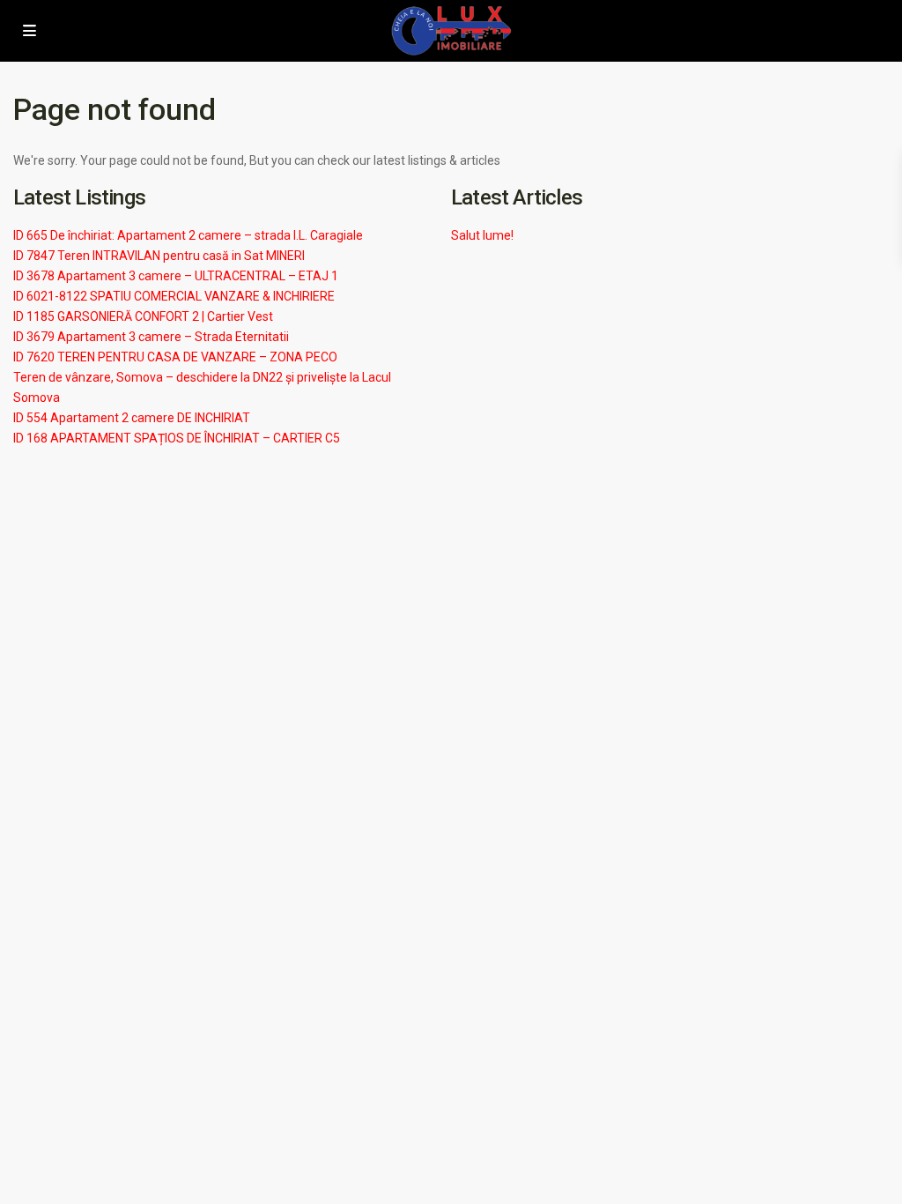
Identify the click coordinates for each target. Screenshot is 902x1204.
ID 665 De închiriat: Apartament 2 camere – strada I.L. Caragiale (188, 235)
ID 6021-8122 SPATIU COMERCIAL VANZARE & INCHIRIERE (174, 296)
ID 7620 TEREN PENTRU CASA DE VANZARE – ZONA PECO (175, 357)
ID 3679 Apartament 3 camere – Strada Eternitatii (151, 337)
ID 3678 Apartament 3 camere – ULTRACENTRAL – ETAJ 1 (175, 276)
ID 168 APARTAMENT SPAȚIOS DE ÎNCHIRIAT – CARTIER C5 (176, 438)
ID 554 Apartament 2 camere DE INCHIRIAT (131, 418)
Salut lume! (482, 235)
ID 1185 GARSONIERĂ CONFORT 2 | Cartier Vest (143, 316)
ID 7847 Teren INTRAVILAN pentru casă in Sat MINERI (159, 256)
